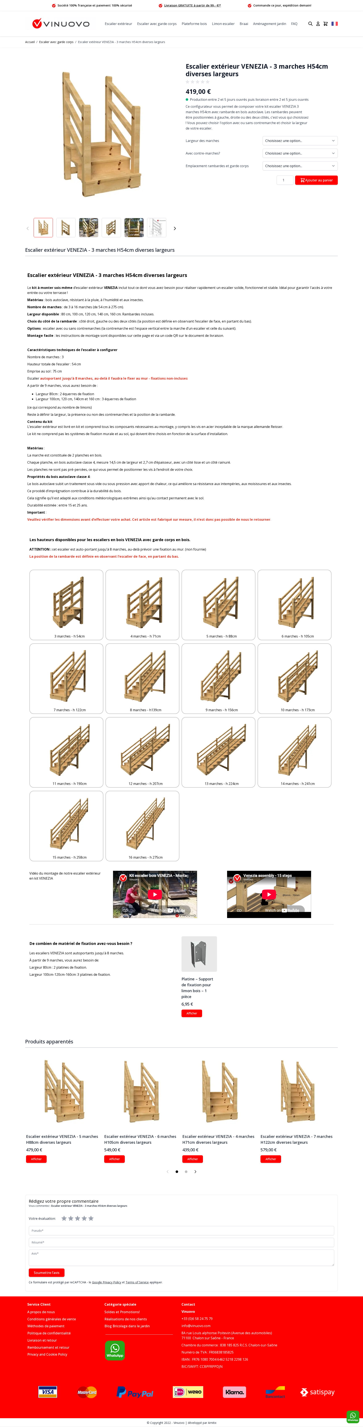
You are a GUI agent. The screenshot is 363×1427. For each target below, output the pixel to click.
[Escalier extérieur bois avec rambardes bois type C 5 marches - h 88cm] (221, 602)
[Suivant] (174, 228)
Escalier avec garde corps (157, 23)
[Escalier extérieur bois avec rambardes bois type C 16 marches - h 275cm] (145, 823)
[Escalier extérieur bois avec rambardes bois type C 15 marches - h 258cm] (69, 823)
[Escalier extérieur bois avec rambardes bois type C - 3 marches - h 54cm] (69, 602)
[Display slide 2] (186, 1171)
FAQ (294, 23)
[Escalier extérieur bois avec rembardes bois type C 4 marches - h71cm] (145, 602)
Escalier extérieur (118, 23)
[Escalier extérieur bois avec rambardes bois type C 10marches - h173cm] (297, 676)
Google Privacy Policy (106, 1282)
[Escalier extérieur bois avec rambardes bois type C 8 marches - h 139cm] (145, 676)
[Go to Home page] (61, 24)
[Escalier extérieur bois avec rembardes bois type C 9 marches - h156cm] (221, 676)
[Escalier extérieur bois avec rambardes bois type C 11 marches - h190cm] (69, 750)
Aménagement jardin (269, 23)
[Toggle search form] (310, 23)
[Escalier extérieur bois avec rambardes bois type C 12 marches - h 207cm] (145, 750)
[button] (101, 134)
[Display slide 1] (177, 1171)
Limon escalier (223, 23)
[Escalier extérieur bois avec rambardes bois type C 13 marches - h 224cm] (221, 750)
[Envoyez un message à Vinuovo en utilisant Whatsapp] (353, 1417)
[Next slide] (195, 1171)
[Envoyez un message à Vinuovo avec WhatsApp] (143, 1350)
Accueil (30, 42)
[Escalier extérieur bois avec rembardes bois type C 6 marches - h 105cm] (297, 602)
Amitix (212, 1423)
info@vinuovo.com (196, 1325)
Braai (244, 23)
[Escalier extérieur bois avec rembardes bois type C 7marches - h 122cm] (69, 676)
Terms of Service (137, 1282)
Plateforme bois (194, 23)
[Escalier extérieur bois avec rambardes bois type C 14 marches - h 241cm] (297, 750)
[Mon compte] (318, 23)
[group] (198, 81)
